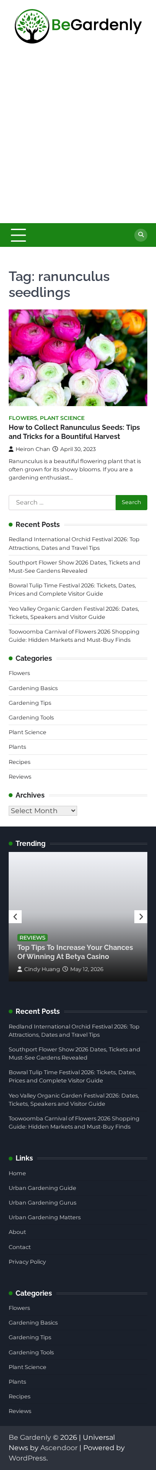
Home (17, 1173)
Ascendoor (59, 1448)
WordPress (27, 1458)
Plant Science (62, 418)
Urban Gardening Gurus (42, 1202)
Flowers (23, 418)
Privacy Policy (27, 1262)
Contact (20, 1247)
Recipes (19, 762)
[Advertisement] (78, 141)
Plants (17, 747)
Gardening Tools (31, 717)
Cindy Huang (42, 969)
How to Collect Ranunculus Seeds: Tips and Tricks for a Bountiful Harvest (74, 432)
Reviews (20, 776)
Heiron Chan (33, 449)
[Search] (140, 235)
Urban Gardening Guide (42, 1188)
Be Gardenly (30, 1437)
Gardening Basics (33, 688)
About (17, 1232)
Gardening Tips (30, 703)
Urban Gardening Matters (45, 1217)
